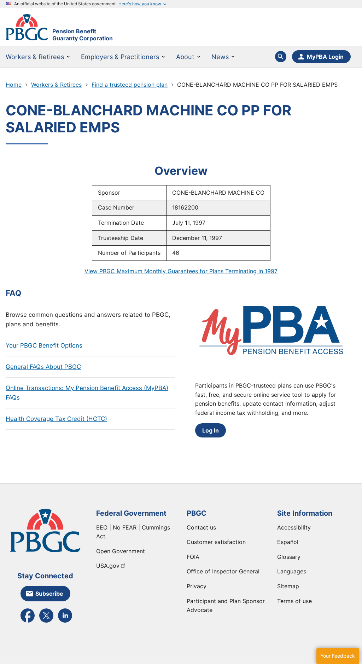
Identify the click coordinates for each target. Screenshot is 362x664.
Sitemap (288, 586)
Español (287, 541)
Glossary (288, 556)
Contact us (201, 527)
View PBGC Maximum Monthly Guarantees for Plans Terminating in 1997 (181, 271)
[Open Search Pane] (280, 56)
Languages (291, 571)
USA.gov (107, 565)
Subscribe (49, 593)
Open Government (120, 551)
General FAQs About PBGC (43, 366)
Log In (210, 430)
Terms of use (294, 601)
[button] (337, 656)
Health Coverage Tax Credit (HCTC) (56, 418)
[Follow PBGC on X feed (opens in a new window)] (46, 621)
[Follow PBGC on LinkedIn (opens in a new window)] (65, 621)
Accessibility (294, 527)
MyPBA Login (325, 56)
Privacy (196, 586)
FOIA (193, 556)
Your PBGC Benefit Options (44, 345)
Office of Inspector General (223, 571)
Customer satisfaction (216, 541)
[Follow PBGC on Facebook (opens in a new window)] (27, 621)
